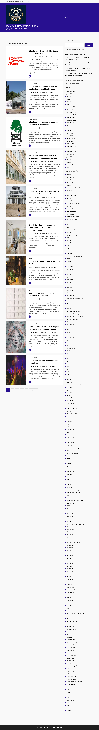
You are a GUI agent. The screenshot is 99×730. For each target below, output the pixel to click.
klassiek (69, 424)
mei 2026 (69, 99)
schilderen (70, 584)
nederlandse (70, 516)
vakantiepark (70, 650)
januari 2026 (70, 109)
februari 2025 (71, 138)
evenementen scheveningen (75, 298)
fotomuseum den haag (73, 311)
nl (67, 532)
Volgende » (34, 390)
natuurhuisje (70, 511)
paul (68, 537)
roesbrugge (70, 571)
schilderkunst (71, 589)
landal (68, 450)
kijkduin (69, 416)
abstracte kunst (71, 177)
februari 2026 (71, 107)
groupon (69, 332)
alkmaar (69, 185)
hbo (68, 345)
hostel (68, 358)
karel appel (70, 400)
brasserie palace (72, 235)
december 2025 (71, 112)
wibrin (68, 689)
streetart (69, 605)
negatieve (70, 521)
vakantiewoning (71, 655)
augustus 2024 (71, 154)
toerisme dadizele (72, 621)
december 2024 (71, 143)
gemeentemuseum (72, 319)
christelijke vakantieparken (75, 256)
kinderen (69, 421)
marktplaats (70, 476)
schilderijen (70, 587)
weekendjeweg (71, 679)
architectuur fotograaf (73, 187)
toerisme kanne (71, 629)
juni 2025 (69, 128)
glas (68, 321)
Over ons (58, 17)
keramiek (69, 411)
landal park (70, 455)
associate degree (72, 195)
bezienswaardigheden (73, 216)
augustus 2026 (71, 91)
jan (29, 290)
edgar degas (70, 290)
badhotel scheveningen (74, 203)
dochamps (70, 279)
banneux (69, 206)
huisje (68, 369)
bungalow (70, 240)
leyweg (69, 458)
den (68, 272)
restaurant (70, 563)
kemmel (69, 406)
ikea (68, 374)
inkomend (70, 382)
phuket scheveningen (73, 542)
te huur (69, 610)
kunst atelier (70, 434)
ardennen (69, 190)
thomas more (70, 616)
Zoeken (69, 41)
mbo (68, 479)
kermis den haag (72, 413)
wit (67, 695)
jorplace (69, 395)
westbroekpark (71, 684)
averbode (69, 198)
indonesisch (70, 377)
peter (68, 540)
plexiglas (69, 550)
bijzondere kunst (72, 219)
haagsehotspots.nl (22, 25)
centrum (69, 251)
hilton (68, 350)
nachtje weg (70, 503)
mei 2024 (69, 162)
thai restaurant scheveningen (76, 613)
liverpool (69, 463)
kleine (68, 427)
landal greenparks (72, 453)
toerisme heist (71, 626)
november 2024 (71, 146)
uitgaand (69, 637)
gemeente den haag (73, 314)
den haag (69, 274)
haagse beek (70, 337)
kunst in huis (70, 437)
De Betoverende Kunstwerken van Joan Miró (77, 54)
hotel (68, 361)
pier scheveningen (72, 545)
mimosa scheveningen (73, 490)
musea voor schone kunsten (75, 500)
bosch (68, 227)
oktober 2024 (71, 149)
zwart (68, 705)
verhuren (69, 663)
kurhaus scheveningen (74, 448)
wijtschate (70, 692)
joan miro (69, 392)
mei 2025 (69, 130)
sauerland (70, 579)
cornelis (69, 264)
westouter (70, 687)
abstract (69, 174)
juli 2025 (69, 125)
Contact (67, 17)
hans (68, 340)
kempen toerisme (72, 408)
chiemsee (69, 253)
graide (68, 327)
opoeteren (70, 534)
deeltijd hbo (70, 269)
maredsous (70, 474)
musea (69, 497)
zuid (68, 702)
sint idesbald (70, 592)
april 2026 (70, 101)
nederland (70, 513)
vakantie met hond (72, 642)
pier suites (70, 547)
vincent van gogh (72, 666)
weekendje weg (71, 676)
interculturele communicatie (75, 385)
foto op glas (70, 306)
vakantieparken (71, 652)
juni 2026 (69, 96)
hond (68, 353)
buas (68, 237)
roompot (69, 576)
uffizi (68, 634)
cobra (68, 258)
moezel (69, 495)
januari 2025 (70, 141)
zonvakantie (70, 700)
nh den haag (70, 529)
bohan (68, 224)
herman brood (71, 348)
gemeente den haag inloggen (76, 316)
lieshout (69, 461)
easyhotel (70, 287)
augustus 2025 (71, 122)
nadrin (68, 505)
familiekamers (71, 300)
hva (68, 371)
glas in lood (70, 324)
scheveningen (71, 582)
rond (68, 574)
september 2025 (71, 120)
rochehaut (70, 568)
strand (68, 603)
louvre (68, 466)
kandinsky (70, 398)
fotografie (69, 308)
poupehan (70, 555)
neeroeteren (70, 519)
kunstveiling (70, 445)
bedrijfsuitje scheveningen (75, 208)
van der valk (70, 658)
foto (68, 303)
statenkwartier (71, 600)
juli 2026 (69, 94)
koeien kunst (70, 429)
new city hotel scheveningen (75, 524)
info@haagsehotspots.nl (14, 1)
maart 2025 (70, 136)
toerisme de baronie (73, 624)
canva (68, 245)
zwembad (69, 710)
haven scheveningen (73, 342)
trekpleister (70, 631)
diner (68, 277)
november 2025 (71, 115)
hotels (68, 366)
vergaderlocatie (71, 660)
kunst (68, 432)
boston (69, 232)
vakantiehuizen (71, 647)
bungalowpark (71, 243)
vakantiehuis (70, 645)
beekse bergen (71, 211)
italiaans (69, 387)
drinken (69, 282)
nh (67, 526)
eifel (68, 293)
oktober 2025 (71, 117)
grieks (68, 329)
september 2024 (71, 151)
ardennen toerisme (72, 193)
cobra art (69, 261)
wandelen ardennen (73, 671)
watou (68, 674)
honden (69, 356)
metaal (69, 484)
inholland (69, 379)
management (70, 471)
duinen (69, 285)
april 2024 (70, 164)
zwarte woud (70, 708)
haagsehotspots (34, 57)
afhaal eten (70, 182)
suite (68, 608)
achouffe (69, 180)
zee (68, 697)
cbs (68, 248)
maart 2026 (70, 104)
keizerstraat (70, 403)
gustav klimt (70, 335)
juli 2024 (69, 157)
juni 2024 (69, 159)
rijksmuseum (70, 566)
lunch (30, 258)
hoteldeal (69, 363)
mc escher (70, 482)
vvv (68, 668)
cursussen (70, 266)
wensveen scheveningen (74, 681)
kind (68, 419)
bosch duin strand (72, 230)
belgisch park (71, 214)
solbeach (69, 595)
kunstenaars (70, 442)
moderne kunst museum (74, 492)
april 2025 (70, 133)
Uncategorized (33, 48)
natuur (68, 508)
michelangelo (71, 487)
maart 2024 (70, 167)
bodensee (70, 222)
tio (67, 618)
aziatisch (69, 201)
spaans (69, 597)
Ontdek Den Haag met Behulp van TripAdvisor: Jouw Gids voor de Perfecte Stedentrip (42, 227)
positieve (69, 553)
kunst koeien (70, 440)
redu (68, 561)
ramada (69, 558)
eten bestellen (71, 295)
